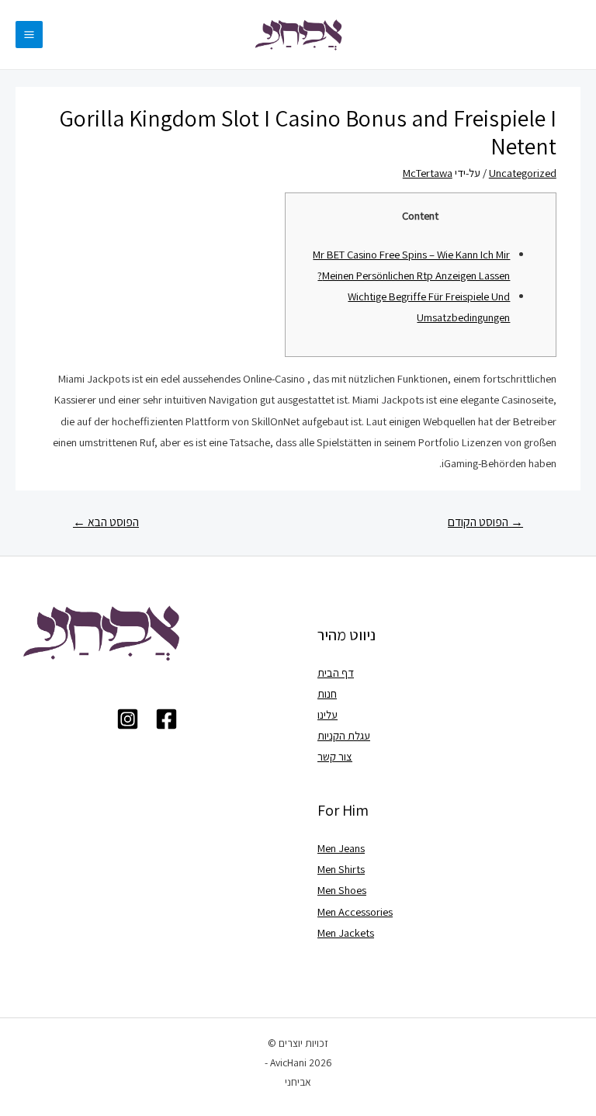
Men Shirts (341, 868)
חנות (327, 693)
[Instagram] (127, 719)
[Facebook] (166, 719)
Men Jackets (345, 932)
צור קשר (334, 756)
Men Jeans (341, 847)
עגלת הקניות (343, 735)
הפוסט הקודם (485, 521)
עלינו (327, 714)
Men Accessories (355, 911)
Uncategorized (522, 172)
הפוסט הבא (106, 521)
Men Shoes (341, 889)
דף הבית (335, 672)
